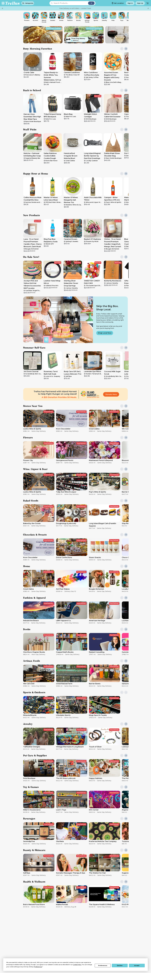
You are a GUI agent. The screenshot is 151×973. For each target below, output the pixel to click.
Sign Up (140, 3)
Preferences (102, 965)
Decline (119, 965)
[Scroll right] (126, 17)
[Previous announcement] (2, 8)
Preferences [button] (38, 967)
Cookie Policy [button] (77, 964)
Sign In (130, 3)
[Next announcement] (148, 8)
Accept (136, 965)
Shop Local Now (104, 333)
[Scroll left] (25, 17)
